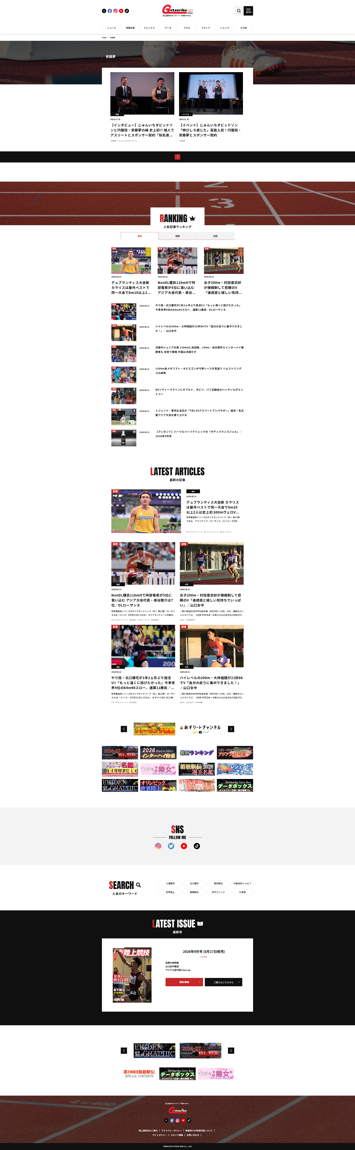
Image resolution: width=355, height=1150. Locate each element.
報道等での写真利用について (199, 1131)
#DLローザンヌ (225, 532)
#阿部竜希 (155, 620)
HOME (104, 38)
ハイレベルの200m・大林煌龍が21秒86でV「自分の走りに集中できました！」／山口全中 (211, 683)
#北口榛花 (133, 702)
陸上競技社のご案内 (148, 1131)
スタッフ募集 (177, 1135)
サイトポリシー (159, 1135)
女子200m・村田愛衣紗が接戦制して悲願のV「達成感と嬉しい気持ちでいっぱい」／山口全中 (210, 600)
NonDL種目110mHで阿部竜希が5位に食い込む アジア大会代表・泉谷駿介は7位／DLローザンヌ (142, 600)
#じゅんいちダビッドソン (127, 141)
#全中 (182, 620)
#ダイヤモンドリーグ (194, 532)
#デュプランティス (211, 532)
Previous (124, 729)
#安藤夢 (113, 141)
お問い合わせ (193, 1135)
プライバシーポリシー (171, 1131)
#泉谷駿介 (133, 620)
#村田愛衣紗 (190, 620)
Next (231, 729)
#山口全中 (189, 702)
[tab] (140, 236)
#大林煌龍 (199, 702)
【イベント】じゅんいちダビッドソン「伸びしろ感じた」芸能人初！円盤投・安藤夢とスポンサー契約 (210, 130)
